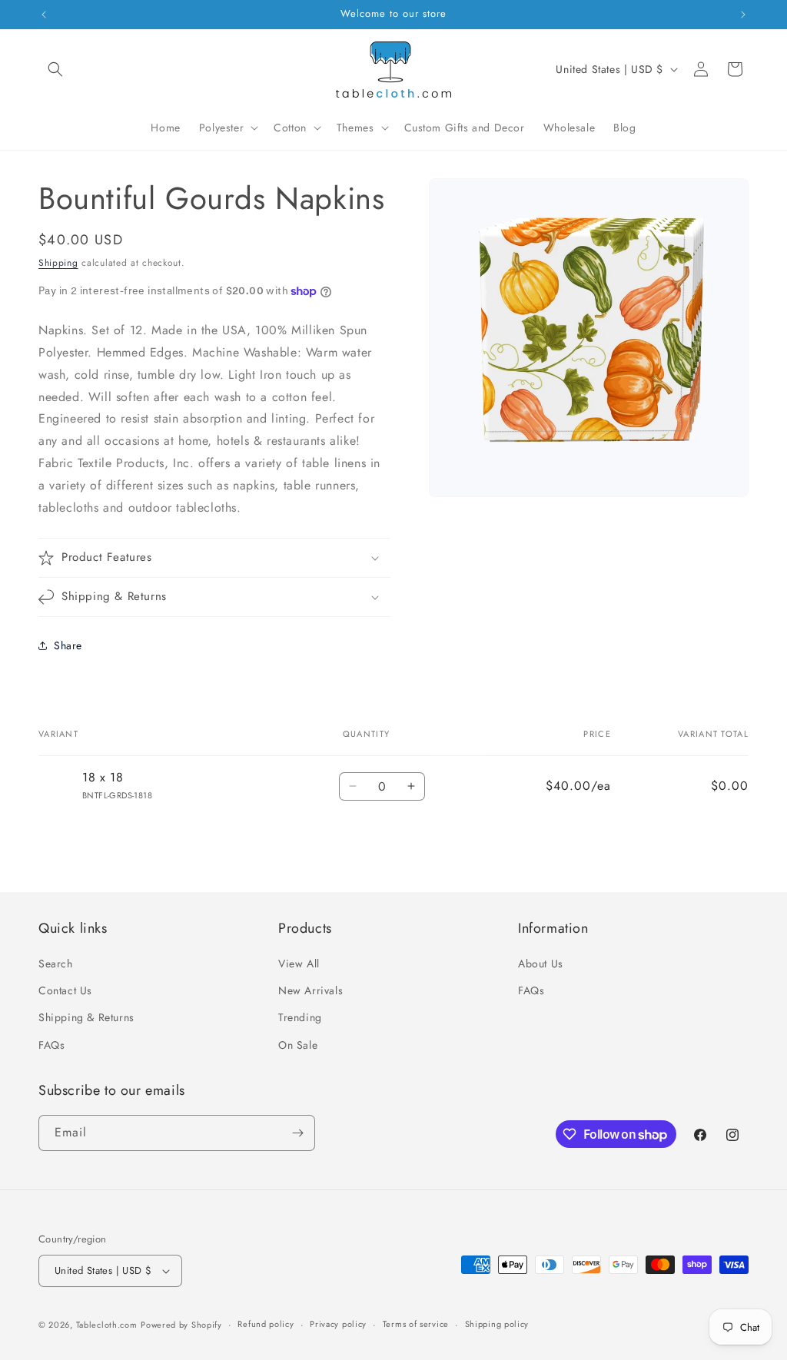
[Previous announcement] (44, 14)
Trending (300, 1017)
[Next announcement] (743, 14)
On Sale (297, 1045)
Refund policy (265, 1324)
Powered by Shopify (181, 1325)
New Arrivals (310, 990)
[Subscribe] (297, 1133)
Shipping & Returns (86, 1017)
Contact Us (65, 990)
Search (55, 963)
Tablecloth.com (107, 1325)
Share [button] (68, 645)
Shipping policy (497, 1324)
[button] (55, 69)
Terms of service (416, 1324)
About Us (540, 963)
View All (299, 963)
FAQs (51, 1045)
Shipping (58, 263)
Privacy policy (338, 1324)
